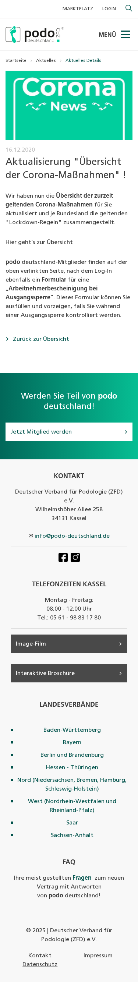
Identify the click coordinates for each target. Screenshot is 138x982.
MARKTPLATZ (78, 9)
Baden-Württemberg (72, 730)
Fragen (82, 878)
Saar (72, 823)
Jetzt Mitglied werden (41, 432)
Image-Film (31, 644)
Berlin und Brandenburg (72, 755)
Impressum (98, 956)
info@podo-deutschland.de (72, 536)
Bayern (72, 743)
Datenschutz (39, 965)
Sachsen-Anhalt (72, 835)
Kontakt (40, 956)
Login (109, 9)
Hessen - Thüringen (72, 768)
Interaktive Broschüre (45, 674)
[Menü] (126, 34)
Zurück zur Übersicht (40, 339)
